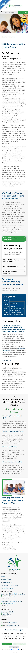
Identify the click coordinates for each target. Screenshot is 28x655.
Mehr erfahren (6, 360)
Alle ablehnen (14, 647)
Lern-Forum (4, 36)
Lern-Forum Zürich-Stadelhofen (11, 601)
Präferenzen (23, 649)
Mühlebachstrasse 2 (9, 596)
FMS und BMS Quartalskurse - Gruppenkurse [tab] (12, 238)
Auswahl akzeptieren (19, 644)
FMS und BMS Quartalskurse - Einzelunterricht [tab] (12, 260)
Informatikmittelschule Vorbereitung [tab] (10, 272)
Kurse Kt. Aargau (6, 582)
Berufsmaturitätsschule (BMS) (12, 431)
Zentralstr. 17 (7, 614)
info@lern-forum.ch (13, 625)
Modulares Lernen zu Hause (10, 585)
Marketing (14, 652)
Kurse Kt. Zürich (6, 579)
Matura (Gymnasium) (9, 447)
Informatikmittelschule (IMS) (12, 462)
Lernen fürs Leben (7, 588)
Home (3, 576)
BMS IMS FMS (11, 36)
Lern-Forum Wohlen (7, 612)
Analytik (15, 649)
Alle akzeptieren (7, 644)
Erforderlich (7, 649)
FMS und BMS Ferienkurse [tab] (10, 266)
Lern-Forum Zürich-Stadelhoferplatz (13, 594)
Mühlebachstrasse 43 (9, 603)
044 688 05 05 (12, 622)
